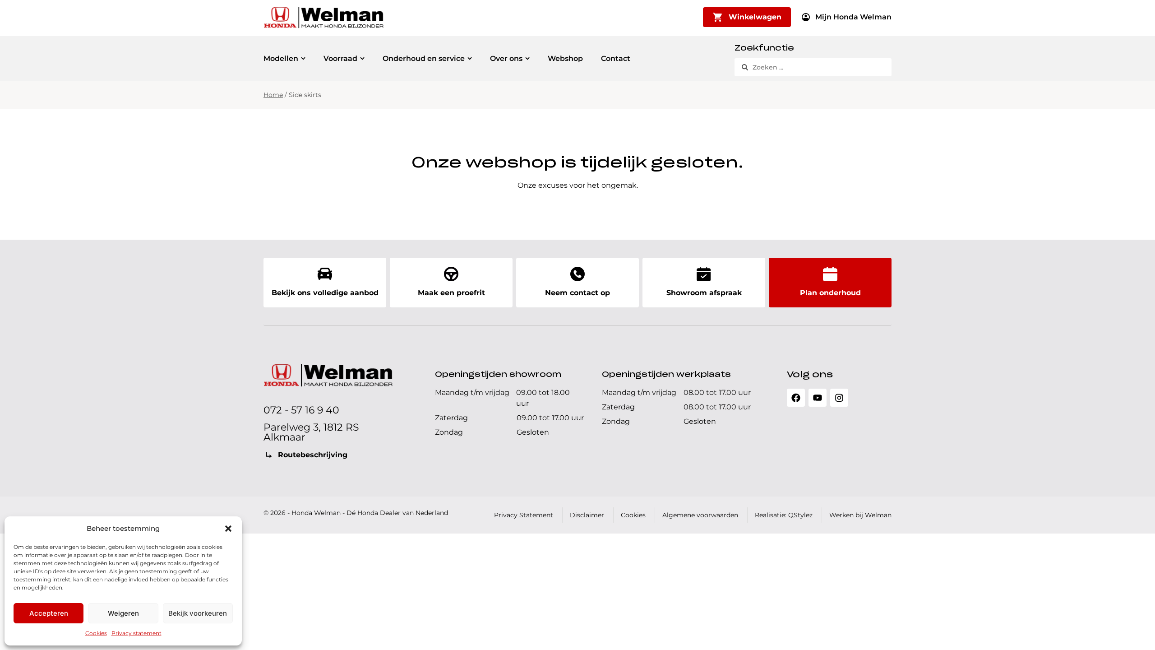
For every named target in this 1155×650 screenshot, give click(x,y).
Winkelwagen (755, 17)
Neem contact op (577, 292)
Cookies (96, 633)
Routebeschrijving (312, 454)
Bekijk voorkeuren (197, 613)
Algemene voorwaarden (700, 515)
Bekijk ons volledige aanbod (325, 292)
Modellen (280, 58)
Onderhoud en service (424, 58)
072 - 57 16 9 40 (301, 410)
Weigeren (123, 613)
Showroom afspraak (704, 292)
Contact (615, 58)
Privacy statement (136, 633)
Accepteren (48, 613)
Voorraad (340, 58)
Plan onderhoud (830, 292)
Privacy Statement (523, 515)
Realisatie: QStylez (784, 515)
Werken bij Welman (860, 515)
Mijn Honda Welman (853, 17)
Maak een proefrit (451, 292)
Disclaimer (587, 515)
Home (273, 95)
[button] (228, 528)
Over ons (506, 58)
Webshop (565, 58)
